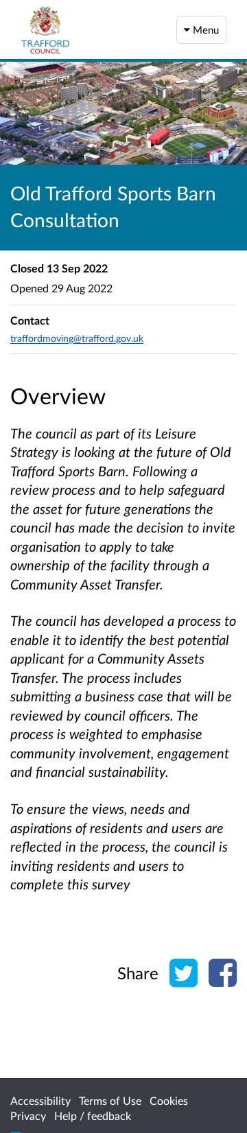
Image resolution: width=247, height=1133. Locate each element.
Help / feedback (92, 1115)
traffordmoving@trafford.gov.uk (76, 338)
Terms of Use (110, 1100)
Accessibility (40, 1100)
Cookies (169, 1100)
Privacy (28, 1115)
